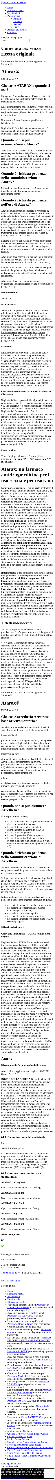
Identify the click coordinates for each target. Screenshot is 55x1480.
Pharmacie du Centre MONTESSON (25, 1417)
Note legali (6, 1463)
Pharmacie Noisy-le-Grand (20, 1324)
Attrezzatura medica (17, 29)
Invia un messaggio (10, 1280)
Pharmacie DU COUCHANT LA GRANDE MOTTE (29, 1339)
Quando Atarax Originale (19, 1436)
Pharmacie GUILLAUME (20, 1315)
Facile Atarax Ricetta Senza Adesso (24, 1450)
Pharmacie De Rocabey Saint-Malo (29, 1391)
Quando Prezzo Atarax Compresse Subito (27, 1442)
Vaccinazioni (13, 13)
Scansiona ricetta (15, 10)
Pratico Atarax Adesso (18, 1439)
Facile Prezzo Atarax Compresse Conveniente (29, 1455)
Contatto (16, 1463)
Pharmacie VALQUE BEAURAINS (25, 1359)
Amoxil (17, 18)
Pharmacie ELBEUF (17, 1351)
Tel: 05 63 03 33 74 (10, 1272)
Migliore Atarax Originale (19, 1431)
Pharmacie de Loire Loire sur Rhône (28, 1306)
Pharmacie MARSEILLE (19, 1376)
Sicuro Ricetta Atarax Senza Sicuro (24, 1444)
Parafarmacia (13, 16)
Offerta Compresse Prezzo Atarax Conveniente (30, 1447)
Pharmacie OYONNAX (19, 1400)
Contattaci (12, 32)
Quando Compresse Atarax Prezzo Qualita (27, 1433)
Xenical (17, 24)
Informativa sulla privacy (13, 1477)
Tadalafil (17, 21)
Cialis (16, 27)
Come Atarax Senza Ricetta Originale (25, 1453)
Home (10, 7)
